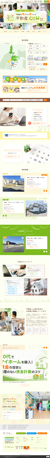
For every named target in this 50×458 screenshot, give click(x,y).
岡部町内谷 (15, 426)
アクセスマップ (20, 412)
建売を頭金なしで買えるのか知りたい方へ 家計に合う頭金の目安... (17, 134)
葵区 (13, 54)
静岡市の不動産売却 (11, 293)
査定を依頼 (12, 409)
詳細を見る (32, 186)
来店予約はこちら (12, 156)
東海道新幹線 (24, 427)
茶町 (23, 426)
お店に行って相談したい (42, 433)
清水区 (19, 58)
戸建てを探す (25, 438)
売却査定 (28, 31)
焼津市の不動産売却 (11, 291)
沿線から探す (32, 69)
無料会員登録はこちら (38, 123)
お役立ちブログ (16, 31)
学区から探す (42, 69)
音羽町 (13, 426)
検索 (45, 64)
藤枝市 (12, 61)
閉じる (48, 456)
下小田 (25, 426)
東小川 (21, 426)
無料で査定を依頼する (31, 433)
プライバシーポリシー (39, 439)
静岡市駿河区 (20, 425)
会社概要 (22, 31)
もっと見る (24, 385)
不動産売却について (11, 286)
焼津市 (15, 64)
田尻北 (11, 426)
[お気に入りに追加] (23, 177)
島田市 (8, 63)
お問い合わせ (6, 409)
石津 (19, 426)
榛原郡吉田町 (16, 425)
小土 (27, 426)
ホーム (10, 31)
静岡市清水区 (27, 425)
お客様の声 (17, 442)
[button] (44, 191)
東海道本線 (9, 427)
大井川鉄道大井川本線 (19, 427)
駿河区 (17, 62)
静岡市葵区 (23, 425)
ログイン (44, 31)
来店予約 (33, 31)
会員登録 (39, 31)
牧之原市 (9, 66)
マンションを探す (25, 439)
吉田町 (14, 66)
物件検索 (5, 31)
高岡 (8, 426)
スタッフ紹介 (18, 439)
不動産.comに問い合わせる (21, 433)
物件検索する (32, 273)
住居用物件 (44, 174)
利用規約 (37, 437)
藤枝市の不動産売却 (11, 288)
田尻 (18, 426)
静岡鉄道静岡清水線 (14, 427)
